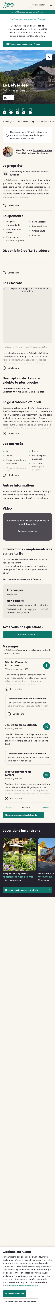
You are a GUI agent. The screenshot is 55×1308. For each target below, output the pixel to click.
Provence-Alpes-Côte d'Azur (35, 121)
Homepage (7, 121)
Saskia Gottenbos (42, 150)
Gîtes (17, 121)
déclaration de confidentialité (23, 1285)
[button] (27, 315)
